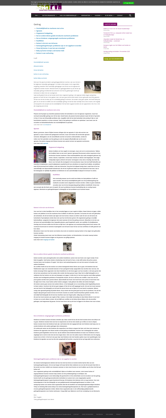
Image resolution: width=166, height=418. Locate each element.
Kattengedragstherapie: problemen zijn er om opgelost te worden (58, 46)
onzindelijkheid (47, 124)
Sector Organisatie (48, 15)
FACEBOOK (99, 414)
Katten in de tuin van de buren (46, 43)
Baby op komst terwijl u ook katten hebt (50, 51)
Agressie (39, 31)
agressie (45, 143)
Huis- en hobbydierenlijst (68, 15)
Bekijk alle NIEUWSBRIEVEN (113, 59)
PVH (36, 15)
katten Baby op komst (40, 78)
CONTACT (76, 414)
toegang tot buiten (48, 239)
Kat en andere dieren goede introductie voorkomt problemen (57, 36)
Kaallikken (40, 41)
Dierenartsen (85, 15)
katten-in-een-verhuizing (41, 74)
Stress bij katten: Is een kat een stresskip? (50, 48)
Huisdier (97, 15)
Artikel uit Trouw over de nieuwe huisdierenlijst (116, 28)
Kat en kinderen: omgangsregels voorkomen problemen (55, 38)
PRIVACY (118, 414)
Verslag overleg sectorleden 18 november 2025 (116, 51)
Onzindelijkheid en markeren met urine (50, 28)
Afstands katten (38, 66)
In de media (108, 15)
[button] (39, 15)
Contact (120, 15)
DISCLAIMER (109, 414)
